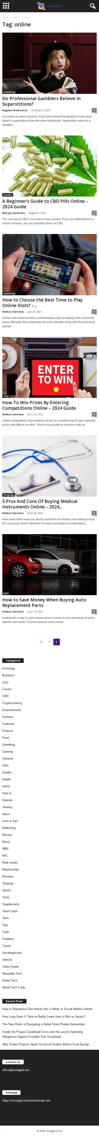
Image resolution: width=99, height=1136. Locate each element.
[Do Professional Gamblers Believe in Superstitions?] (49, 63)
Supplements (11, 904)
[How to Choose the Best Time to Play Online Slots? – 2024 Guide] (49, 264)
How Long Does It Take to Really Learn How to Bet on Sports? (43, 1016)
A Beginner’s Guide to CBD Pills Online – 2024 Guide (45, 204)
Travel (6, 946)
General (7, 758)
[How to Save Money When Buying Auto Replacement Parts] (49, 564)
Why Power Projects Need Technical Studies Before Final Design (45, 1044)
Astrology (8, 668)
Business (8, 675)
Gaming (7, 751)
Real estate (9, 862)
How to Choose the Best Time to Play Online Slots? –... (42, 302)
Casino (7, 689)
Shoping (8, 494)
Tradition (8, 939)
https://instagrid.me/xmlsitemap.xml (26, 1100)
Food (5, 737)
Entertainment (11, 710)
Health (6, 779)
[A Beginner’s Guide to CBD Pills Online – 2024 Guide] (49, 166)
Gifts (5, 765)
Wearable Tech (12, 973)
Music (6, 842)
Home (5, 17)
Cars (6, 593)
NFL (5, 855)
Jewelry (7, 807)
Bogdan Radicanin (15, 110)
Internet (7, 800)
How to (7, 793)
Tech (5, 918)
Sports (6, 890)
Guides (7, 194)
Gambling (9, 92)
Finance (7, 731)
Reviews (8, 876)
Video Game (10, 966)
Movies (7, 835)
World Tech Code (13, 987)
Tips (6, 396)
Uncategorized (11, 952)
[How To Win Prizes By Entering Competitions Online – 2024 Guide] (49, 367)
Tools (5, 932)
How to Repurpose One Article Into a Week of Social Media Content (47, 1009)
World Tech (9, 980)
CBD (5, 696)
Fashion (7, 717)
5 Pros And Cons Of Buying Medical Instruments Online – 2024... (39, 504)
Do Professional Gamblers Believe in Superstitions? (41, 101)
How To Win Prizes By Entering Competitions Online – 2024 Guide (39, 405)
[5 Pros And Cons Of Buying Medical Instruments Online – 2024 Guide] (49, 466)
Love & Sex (10, 821)
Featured (8, 724)
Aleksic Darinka (13, 311)
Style (5, 897)
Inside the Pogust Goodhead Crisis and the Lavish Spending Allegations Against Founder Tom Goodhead (42, 1034)
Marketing (8, 828)
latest (6, 814)
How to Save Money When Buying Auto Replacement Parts (44, 602)
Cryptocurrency (12, 703)
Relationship (10, 869)
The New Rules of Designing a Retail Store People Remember (43, 1024)
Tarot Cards (10, 911)
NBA (5, 848)
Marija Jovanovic (13, 213)
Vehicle (7, 959)
